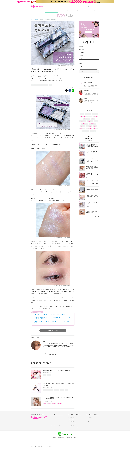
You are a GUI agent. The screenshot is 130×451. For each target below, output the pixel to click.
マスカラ (61, 389)
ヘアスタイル (84, 123)
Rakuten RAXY (37, 6)
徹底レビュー (86, 118)
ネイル (80, 61)
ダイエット (82, 128)
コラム (80, 63)
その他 (80, 66)
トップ (37, 10)
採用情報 (75, 437)
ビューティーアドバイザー (55, 425)
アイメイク (36, 82)
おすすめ (88, 113)
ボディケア (81, 55)
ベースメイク (82, 49)
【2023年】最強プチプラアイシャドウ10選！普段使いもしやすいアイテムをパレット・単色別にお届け (53, 318)
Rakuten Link (88, 425)
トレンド (49, 374)
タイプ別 (53, 403)
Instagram (88, 421)
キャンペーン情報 (65, 10)
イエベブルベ (92, 123)
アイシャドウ (45, 84)
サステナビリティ (50, 446)
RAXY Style (51, 10)
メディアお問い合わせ (72, 419)
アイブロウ (56, 389)
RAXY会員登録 (89, 417)
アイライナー (59, 403)
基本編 (49, 403)
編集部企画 (95, 113)
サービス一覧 (33, 446)
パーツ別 (89, 126)
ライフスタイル (85, 131)
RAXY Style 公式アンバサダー (36, 84)
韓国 (93, 118)
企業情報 (54, 437)
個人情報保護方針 (61, 437)
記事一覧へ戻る (53, 354)
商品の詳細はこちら (53, 330)
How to (44, 374)
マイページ (52, 421)
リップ (96, 121)
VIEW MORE (96, 106)
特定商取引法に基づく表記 (73, 427)
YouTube (88, 427)
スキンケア (81, 46)
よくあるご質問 (92, 10)
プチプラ (82, 126)
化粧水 (95, 126)
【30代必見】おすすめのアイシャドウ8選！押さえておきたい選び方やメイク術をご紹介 (53, 322)
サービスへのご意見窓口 (73, 423)
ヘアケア (81, 58)
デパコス (89, 128)
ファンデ (95, 128)
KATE (50, 84)
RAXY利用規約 (71, 425)
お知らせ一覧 (71, 417)
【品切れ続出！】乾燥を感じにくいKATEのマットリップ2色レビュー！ (51, 315)
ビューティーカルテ (54, 423)
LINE (87, 423)
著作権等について (69, 437)
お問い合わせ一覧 (41, 446)
